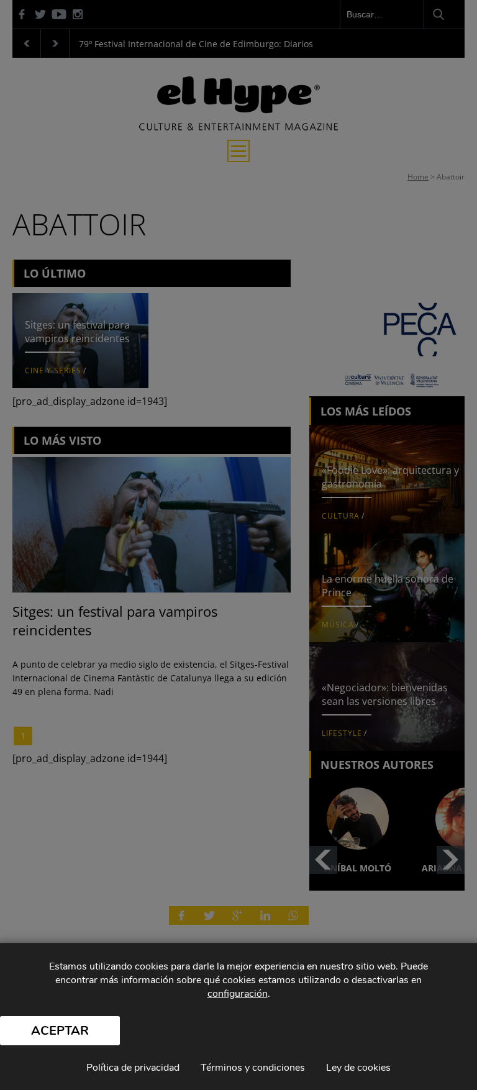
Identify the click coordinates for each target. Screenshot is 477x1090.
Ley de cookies (358, 1067)
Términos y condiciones (253, 1067)
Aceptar (60, 1030)
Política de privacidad (132, 1067)
